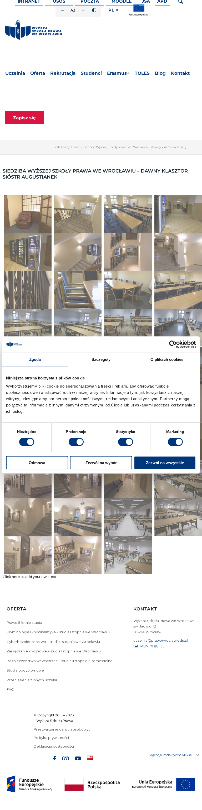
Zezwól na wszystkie (165, 462)
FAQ (10, 689)
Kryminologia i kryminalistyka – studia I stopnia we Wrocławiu (58, 632)
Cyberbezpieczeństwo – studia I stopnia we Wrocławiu (53, 642)
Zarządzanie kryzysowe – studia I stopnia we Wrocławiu (54, 651)
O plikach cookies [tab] (167, 359)
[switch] (76, 442)
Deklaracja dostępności (54, 746)
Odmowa (37, 462)
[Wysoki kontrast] (94, 10)
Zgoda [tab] (35, 359)
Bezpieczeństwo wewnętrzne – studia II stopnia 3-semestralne (60, 661)
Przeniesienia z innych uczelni (32, 680)
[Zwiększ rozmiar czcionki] (83, 10)
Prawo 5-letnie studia (24, 622)
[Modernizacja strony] (138, 15)
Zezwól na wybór (101, 462)
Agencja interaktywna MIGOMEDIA (174, 755)
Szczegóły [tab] (101, 359)
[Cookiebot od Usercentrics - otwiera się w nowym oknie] (173, 344)
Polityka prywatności (52, 738)
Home (75, 147)
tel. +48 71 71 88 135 (148, 646)
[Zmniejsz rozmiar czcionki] (62, 10)
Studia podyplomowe (25, 670)
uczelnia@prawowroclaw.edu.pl (160, 640)
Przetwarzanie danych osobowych (63, 729)
